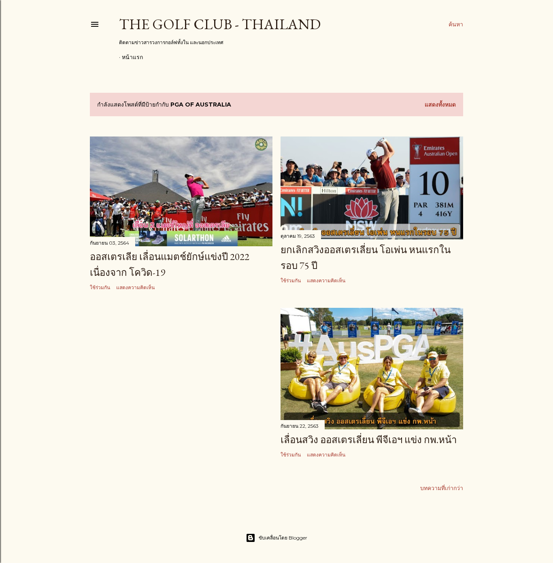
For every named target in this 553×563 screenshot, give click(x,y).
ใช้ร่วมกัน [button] (100, 287)
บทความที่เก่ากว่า (441, 488)
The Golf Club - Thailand (220, 24)
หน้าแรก (132, 57)
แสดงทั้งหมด (440, 104)
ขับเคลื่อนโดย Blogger (283, 538)
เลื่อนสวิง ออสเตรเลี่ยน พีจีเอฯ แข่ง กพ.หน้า (369, 439)
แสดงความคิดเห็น (135, 287)
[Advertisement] (181, 368)
